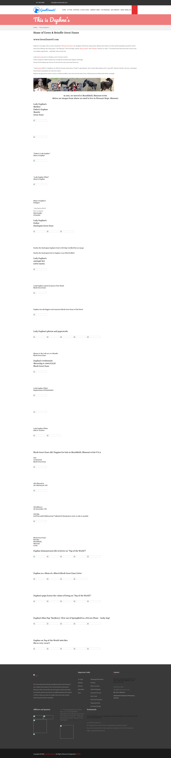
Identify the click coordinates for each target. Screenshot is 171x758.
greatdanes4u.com (50, 754)
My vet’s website (119, 692)
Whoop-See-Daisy (67, 46)
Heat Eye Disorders (96, 699)
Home (64, 10)
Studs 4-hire (84, 10)
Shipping (76, 10)
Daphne (38, 57)
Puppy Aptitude (95, 703)
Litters (69, 10)
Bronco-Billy (84, 48)
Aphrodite (81, 689)
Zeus (79, 693)
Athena (80, 686)
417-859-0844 (40, 2)
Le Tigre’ (80, 679)
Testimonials (105, 10)
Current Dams (95, 10)
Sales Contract (95, 686)
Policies (93, 683)
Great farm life (125, 10)
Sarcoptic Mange (96, 706)
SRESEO (78, 754)
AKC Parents (115, 10)
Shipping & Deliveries (97, 679)
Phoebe (94, 48)
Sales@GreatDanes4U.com (59, 2)
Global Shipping (95, 689)
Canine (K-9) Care (96, 693)
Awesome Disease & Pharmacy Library (124, 697)
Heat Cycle (94, 696)
